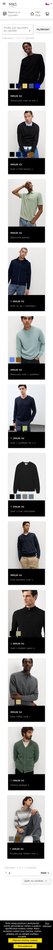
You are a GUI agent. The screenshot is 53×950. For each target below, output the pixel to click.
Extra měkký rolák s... (20, 716)
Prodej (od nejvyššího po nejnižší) (18, 29)
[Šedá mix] (11, 839)
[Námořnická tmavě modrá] (18, 428)
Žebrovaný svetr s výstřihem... (25, 374)
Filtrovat (43, 29)
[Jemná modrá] (12, 359)
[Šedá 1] (18, 633)
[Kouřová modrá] (31, 496)
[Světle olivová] (25, 428)
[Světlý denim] (25, 154)
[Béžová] (18, 702)
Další (45, 873)
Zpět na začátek (36, 881)
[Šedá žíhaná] (25, 496)
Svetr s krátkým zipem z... (23, 648)
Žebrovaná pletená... (20, 237)
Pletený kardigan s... (20, 785)
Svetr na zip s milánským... (23, 306)
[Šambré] (31, 86)
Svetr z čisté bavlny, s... (21, 169)
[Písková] (25, 86)
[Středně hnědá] (31, 154)
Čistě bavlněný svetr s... (22, 579)
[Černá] (12, 86)
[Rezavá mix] (17, 839)
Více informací (47, 924)
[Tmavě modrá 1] (37, 86)
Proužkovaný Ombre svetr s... (24, 853)
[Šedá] (12, 702)
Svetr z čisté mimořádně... (23, 511)
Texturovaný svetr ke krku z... (24, 100)
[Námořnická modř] (18, 86)
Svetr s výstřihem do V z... (23, 443)
